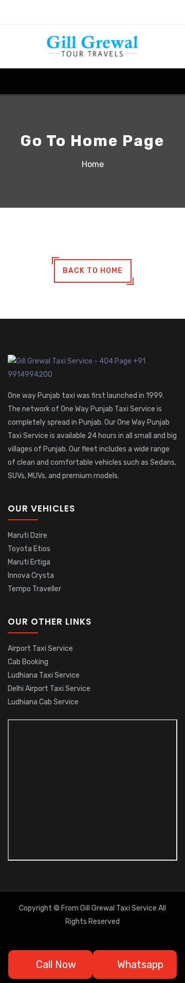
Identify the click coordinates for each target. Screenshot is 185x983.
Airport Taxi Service (40, 648)
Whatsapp (139, 964)
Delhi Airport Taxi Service (49, 688)
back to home (93, 270)
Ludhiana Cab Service (43, 702)
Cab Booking (28, 662)
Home (93, 164)
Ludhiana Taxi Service (44, 675)
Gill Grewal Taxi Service (119, 908)
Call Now (54, 964)
